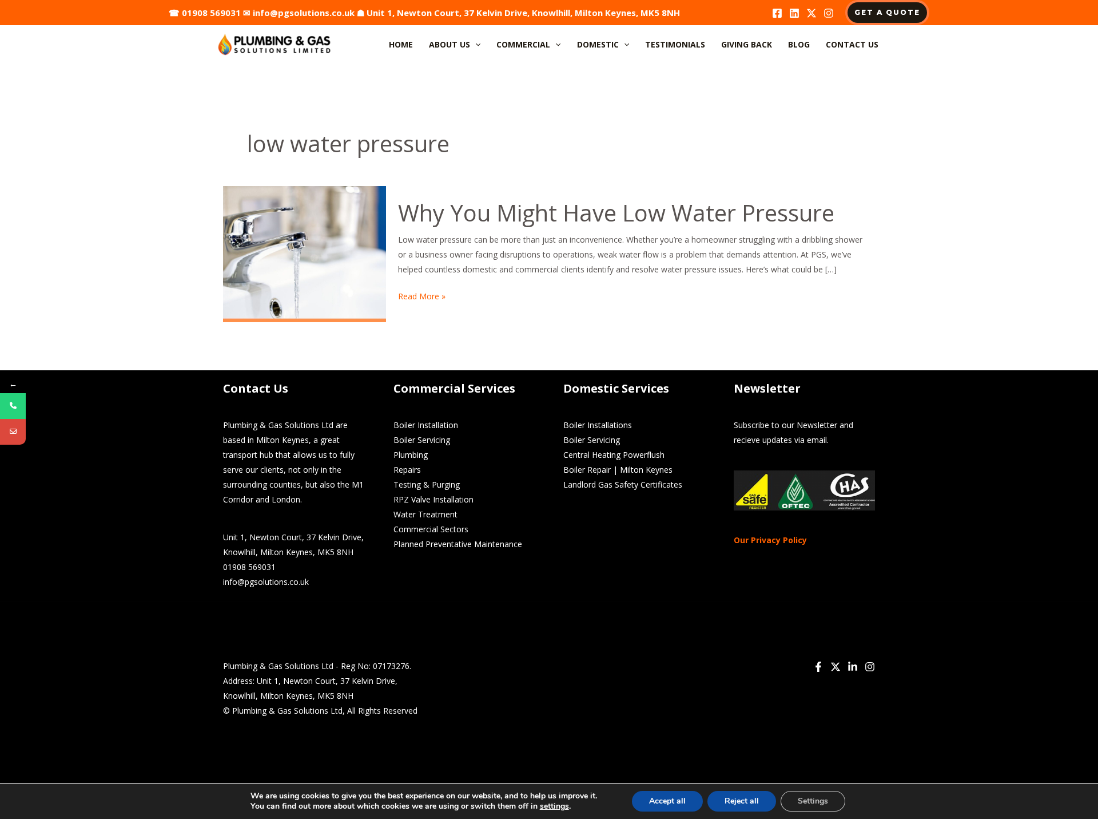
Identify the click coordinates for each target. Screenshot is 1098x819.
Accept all (667, 801)
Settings (813, 801)
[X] (811, 13)
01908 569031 (211, 12)
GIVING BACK (746, 44)
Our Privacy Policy (770, 540)
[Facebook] (777, 13)
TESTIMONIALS (675, 44)
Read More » (421, 295)
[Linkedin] (794, 13)
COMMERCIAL (523, 44)
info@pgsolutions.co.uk (304, 12)
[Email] (13, 432)
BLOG (799, 44)
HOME (401, 44)
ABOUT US (449, 44)
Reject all (742, 801)
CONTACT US (852, 44)
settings (554, 806)
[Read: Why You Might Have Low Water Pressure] (304, 253)
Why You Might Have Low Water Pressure (616, 212)
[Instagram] (829, 13)
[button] (887, 12)
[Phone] (13, 406)
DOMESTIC (598, 44)
